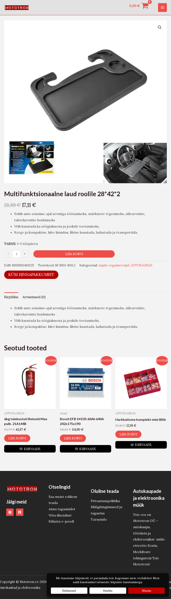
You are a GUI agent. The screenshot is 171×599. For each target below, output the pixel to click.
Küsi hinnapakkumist (31, 274)
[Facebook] (19, 512)
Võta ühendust (60, 515)
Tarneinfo (99, 519)
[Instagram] (10, 512)
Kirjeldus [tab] (11, 297)
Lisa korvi (74, 254)
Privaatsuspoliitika (105, 501)
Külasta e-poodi (61, 521)
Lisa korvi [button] (17, 438)
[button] (159, 27)
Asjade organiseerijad (114, 265)
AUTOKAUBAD (141, 265)
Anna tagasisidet (62, 509)
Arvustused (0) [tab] (34, 297)
